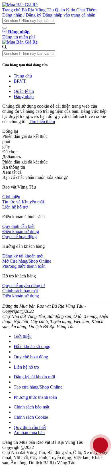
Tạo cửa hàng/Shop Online (38, 387)
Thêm (91, 9)
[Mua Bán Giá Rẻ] (20, 4)
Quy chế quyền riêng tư (23, 285)
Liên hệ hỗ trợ (15, 207)
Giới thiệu (11, 196)
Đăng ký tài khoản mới (23, 256)
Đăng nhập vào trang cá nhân (68, 15)
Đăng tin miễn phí (18, 36)
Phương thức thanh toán (24, 266)
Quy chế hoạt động (19, 236)
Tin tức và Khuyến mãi (23, 201)
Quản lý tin (65, 9)
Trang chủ (11, 9)
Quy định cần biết (18, 226)
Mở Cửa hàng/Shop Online (26, 261)
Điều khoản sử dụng (20, 231)
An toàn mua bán (29, 432)
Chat (80, 9)
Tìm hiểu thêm (42, 121)
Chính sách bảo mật (20, 290)
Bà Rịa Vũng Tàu (38, 9)
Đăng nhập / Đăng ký (21, 15)
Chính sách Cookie (31, 417)
